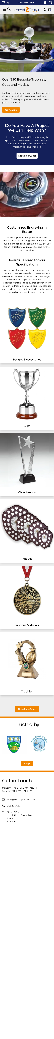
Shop (27, 763)
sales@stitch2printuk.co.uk (21, 799)
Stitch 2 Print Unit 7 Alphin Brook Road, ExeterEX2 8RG (20, 817)
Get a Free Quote (26, 2)
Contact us (11, 110)
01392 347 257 (14, 806)
